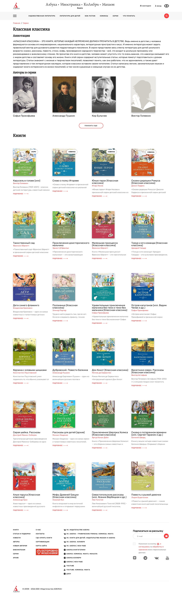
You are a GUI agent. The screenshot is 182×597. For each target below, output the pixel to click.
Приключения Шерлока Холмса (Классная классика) (110, 433)
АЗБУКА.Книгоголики (75, 550)
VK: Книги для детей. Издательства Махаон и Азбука (90, 538)
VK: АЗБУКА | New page (76, 546)
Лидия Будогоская (139, 497)
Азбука (51, 5)
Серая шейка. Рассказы (26, 432)
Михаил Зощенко (60, 435)
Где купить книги (44, 538)
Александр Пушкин (63, 116)
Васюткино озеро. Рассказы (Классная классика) (147, 371)
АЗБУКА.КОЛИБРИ (73, 558)
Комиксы (104, 16)
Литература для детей (70, 16)
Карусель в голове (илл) (26, 180)
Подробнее (18, 194)
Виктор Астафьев (139, 375)
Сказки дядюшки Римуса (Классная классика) (145, 181)
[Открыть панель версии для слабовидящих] (166, 5)
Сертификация (42, 542)
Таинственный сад (24, 243)
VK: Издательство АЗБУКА (77, 530)
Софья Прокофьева (24, 116)
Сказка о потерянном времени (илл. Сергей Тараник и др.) (148, 433)
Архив (16, 558)
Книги (80, 8)
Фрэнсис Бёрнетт (21, 246)
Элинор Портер (59, 310)
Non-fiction (90, 16)
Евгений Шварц (138, 437)
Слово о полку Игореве (65, 180)
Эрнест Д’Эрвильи (60, 248)
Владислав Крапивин (22, 308)
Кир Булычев (99, 116)
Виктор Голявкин (141, 116)
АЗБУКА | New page (74, 562)
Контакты (40, 534)
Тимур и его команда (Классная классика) (149, 244)
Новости (17, 538)
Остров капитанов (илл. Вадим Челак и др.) (149, 306)
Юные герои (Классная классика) (105, 181)
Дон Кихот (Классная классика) (110, 370)
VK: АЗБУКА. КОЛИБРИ (75, 542)
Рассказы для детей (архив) (68, 432)
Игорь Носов (97, 186)
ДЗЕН (68, 574)
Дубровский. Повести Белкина (70, 370)
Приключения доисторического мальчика (70, 244)
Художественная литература (42, 16)
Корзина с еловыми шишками (30, 370)
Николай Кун (58, 500)
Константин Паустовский (25, 373)
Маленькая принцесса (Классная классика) (105, 244)
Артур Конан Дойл (100, 437)
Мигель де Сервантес (101, 373)
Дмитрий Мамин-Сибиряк (25, 435)
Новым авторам (20, 546)
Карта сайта (41, 546)
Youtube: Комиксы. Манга (78, 570)
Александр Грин (20, 500)
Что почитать (129, 16)
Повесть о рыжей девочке (146, 495)
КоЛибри (91, 5)
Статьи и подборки (22, 534)
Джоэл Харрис (137, 186)
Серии (115, 16)
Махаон (108, 5)
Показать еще (91, 126)
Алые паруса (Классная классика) (26, 496)
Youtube (70, 566)
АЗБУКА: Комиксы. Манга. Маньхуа (81, 554)
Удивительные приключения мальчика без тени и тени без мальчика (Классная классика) (109, 307)
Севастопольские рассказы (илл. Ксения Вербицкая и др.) (109, 496)
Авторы (16, 542)
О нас (38, 530)
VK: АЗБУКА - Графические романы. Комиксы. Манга (89, 534)
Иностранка (70, 5)
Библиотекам (19, 550)
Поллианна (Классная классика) (65, 306)
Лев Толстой (97, 500)
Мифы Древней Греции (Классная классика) (65, 496)
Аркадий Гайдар (138, 248)
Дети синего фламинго (26, 305)
